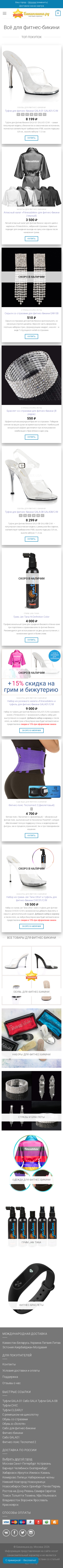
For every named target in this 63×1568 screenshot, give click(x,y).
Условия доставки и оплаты (21, 1370)
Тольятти (18, 1495)
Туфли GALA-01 (12, 1401)
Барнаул (7, 1468)
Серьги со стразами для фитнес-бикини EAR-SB (31, 313)
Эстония (8, 1347)
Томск (6, 1495)
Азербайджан (23, 1347)
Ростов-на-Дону (13, 1491)
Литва (56, 1342)
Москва (32, 2)
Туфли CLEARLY (12, 1410)
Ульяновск (49, 1495)
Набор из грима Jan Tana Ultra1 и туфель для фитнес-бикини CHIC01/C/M (31, 899)
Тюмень (30, 1495)
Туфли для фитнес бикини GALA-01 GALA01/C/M (31, 110)
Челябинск (21, 1468)
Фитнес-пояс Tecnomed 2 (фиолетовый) (31, 805)
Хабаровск (9, 1472)
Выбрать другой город (17, 1459)
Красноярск (10, 1504)
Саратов (50, 1491)
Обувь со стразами (15, 1419)
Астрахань (44, 1463)
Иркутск (23, 1472)
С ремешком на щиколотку (20, 1414)
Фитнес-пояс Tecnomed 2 (19, 1442)
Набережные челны (41, 1477)
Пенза (46, 1486)
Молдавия (40, 1347)
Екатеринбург (38, 1468)
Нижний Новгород (14, 1482)
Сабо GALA (30, 1401)
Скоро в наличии (31, 730)
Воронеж (27, 1500)
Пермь (55, 1486)
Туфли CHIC (10, 1405)
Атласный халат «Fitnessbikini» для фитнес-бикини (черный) (31, 214)
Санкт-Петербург (25, 1463)
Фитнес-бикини (12, 1433)
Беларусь (23, 1342)
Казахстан (9, 1342)
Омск (25, 1486)
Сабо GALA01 (11, 1437)
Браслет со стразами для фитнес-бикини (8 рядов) (31, 412)
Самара (39, 1491)
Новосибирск (11, 1486)
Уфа (39, 1495)
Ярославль (40, 1500)
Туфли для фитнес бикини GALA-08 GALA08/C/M (31, 511)
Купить (31, 138)
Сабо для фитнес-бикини (19, 1428)
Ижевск (34, 1472)
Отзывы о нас (11, 1383)
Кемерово (9, 1477)
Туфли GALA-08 (48, 1401)
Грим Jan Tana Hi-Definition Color (31, 616)
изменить (42, 2)
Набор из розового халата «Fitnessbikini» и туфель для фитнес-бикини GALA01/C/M (31, 703)
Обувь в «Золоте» (14, 1423)
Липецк (22, 1477)
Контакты (9, 1364)
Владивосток (11, 1500)
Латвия (47, 1342)
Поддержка (10, 1376)
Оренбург (35, 1486)
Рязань (29, 1491)
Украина (35, 1342)
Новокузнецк (36, 1482)
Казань (45, 1472)
